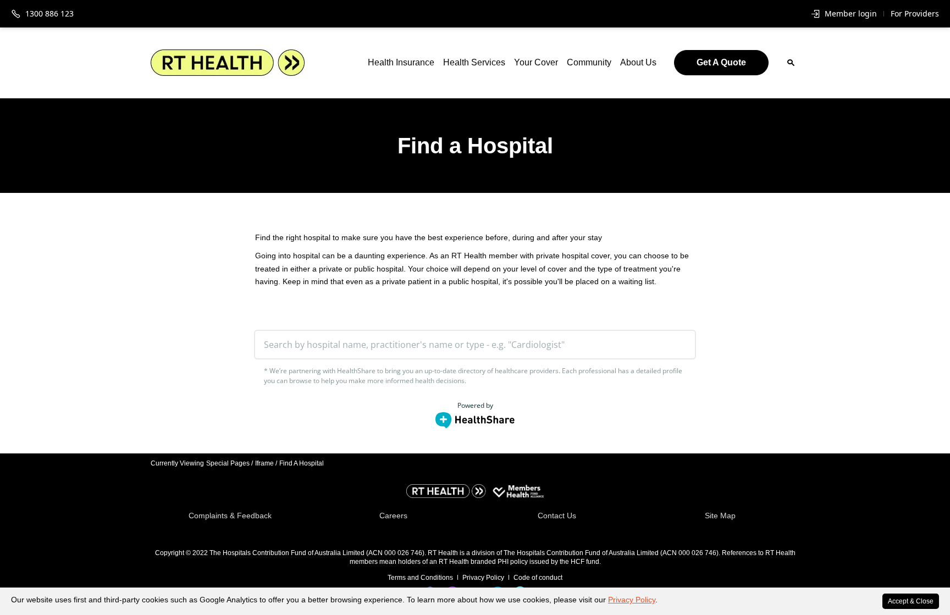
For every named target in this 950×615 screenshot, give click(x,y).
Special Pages (229, 463)
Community (589, 62)
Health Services (474, 62)
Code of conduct (537, 577)
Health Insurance (401, 62)
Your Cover (536, 62)
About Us (638, 62)
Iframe (266, 463)
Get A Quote (721, 62)
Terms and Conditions (420, 577)
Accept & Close (911, 601)
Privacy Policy (631, 599)
